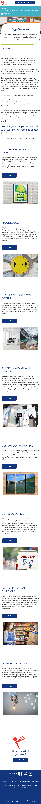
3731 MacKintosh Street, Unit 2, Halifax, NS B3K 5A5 (19, 10)
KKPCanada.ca (10, 785)
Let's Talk (20, 760)
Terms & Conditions (24, 785)
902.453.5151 (8, 14)
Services (2, 49)
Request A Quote (21, 2)
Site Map (24, 787)
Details (9, 175)
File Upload (31, 2)
